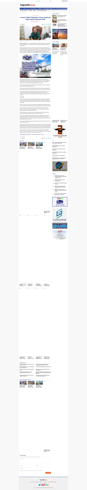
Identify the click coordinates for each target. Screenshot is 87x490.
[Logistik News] (28, 4)
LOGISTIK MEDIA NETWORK (41, 10)
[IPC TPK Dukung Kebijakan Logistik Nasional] (47, 176)
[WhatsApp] (46, 485)
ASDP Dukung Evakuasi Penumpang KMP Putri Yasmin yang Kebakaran (31, 358)
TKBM (43, 134)
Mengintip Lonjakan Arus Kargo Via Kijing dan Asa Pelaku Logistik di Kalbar (63, 121)
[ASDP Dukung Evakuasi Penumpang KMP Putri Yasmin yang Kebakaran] (31, 322)
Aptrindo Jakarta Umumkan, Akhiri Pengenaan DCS (62, 16)
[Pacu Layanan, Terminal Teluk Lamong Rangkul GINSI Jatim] (54, 21)
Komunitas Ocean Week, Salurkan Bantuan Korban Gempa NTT (23, 147)
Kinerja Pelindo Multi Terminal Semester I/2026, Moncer (55, 121)
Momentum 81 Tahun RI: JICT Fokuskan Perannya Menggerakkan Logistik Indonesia (55, 49)
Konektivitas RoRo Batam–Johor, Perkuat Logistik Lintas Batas (23, 358)
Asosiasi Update (46, 8)
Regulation (40, 8)
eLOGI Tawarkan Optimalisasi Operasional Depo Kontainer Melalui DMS (59, 143)
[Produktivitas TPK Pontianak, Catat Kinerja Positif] (63, 45)
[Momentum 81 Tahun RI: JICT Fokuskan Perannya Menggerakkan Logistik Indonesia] (55, 45)
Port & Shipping (33, 8)
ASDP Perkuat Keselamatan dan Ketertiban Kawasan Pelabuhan (39, 147)
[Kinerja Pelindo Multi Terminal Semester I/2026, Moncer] (55, 85)
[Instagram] (44, 485)
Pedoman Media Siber (24, 10)
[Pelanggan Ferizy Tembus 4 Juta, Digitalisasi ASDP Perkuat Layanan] (47, 322)
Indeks (51, 8)
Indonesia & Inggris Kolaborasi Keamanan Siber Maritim (59, 152)
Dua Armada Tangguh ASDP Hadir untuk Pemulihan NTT (30, 285)
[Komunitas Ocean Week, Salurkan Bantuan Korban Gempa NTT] (23, 144)
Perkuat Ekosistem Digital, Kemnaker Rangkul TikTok (58, 146)
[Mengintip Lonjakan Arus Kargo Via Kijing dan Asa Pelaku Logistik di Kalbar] (63, 85)
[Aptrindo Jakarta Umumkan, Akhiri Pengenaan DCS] (54, 17)
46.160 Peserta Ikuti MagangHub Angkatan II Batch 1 (39, 358)
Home (21, 8)
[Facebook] (39, 485)
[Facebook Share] (45, 24)
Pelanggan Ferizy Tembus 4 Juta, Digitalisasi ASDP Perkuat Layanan (47, 358)
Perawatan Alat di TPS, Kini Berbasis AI (58, 155)
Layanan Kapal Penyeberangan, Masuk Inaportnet (58, 149)
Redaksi (34, 10)
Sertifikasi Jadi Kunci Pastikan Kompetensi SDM (23, 285)
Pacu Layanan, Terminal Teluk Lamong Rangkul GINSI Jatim (62, 20)
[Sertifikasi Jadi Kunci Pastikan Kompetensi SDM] (23, 249)
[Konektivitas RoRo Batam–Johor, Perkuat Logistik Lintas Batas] (23, 322)
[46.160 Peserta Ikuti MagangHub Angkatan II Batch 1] (39, 322)
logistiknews (33, 21)
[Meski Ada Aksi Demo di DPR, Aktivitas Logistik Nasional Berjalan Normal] (31, 144)
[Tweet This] (46, 24)
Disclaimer (30, 10)
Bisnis (28, 8)
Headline (24, 8)
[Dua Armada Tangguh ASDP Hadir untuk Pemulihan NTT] (31, 249)
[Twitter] (41, 485)
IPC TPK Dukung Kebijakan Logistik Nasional (47, 212)
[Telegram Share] (48, 24)
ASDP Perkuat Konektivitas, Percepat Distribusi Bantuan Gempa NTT (39, 285)
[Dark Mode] (66, 1)
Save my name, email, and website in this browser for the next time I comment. (32, 470)
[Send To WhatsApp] (50, 24)
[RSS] (48, 485)
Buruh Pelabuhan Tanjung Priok (25, 134)
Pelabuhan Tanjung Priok (36, 134)
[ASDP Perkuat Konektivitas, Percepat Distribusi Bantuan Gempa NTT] (39, 249)
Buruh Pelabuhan (35, 15)
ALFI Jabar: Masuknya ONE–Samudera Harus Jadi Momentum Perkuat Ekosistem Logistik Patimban (47, 285)
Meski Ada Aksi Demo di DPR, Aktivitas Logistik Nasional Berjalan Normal (31, 147)
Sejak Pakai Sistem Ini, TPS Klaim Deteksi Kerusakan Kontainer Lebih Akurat (59, 158)
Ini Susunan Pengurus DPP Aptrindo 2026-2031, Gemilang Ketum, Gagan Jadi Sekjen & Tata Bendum (62, 25)
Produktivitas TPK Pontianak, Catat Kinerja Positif (63, 49)
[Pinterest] (43, 485)
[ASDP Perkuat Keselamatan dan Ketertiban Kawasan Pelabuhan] (39, 144)
